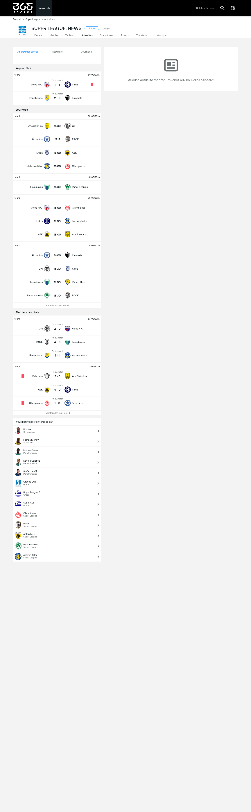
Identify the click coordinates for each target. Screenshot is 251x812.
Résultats (44, 8)
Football (17, 19)
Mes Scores (206, 8)
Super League (33, 19)
